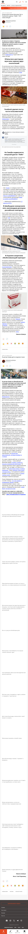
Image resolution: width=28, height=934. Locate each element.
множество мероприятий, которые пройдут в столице (12, 455)
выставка (11, 891)
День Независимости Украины (16, 494)
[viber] (21, 920)
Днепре (5, 325)
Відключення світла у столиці (16, 8)
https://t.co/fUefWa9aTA (9, 196)
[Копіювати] (10, 26)
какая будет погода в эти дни (13, 487)
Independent (5, 119)
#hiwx (20, 197)
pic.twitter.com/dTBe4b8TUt (10, 199)
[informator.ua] (3, 2)
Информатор (9, 54)
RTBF (20, 72)
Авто (23, 927)
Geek (15, 927)
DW (9, 218)
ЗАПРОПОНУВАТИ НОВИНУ (14, 903)
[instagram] (10, 920)
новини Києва (5, 349)
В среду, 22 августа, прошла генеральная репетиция (12, 463)
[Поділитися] (7, 26)
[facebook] (6, 920)
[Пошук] (23, 2)
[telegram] (17, 920)
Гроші (19, 927)
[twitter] (14, 920)
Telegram (18, 319)
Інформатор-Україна (8, 927)
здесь (17, 331)
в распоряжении (7, 267)
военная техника (19, 891)
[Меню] (26, 2)
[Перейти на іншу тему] (20, 2)
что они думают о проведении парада (12, 481)
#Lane (7, 188)
